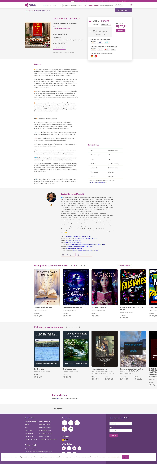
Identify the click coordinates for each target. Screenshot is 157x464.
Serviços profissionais (45, 427)
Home (26, 11)
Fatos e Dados (29, 433)
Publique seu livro (105, 1)
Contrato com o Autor (31, 439)
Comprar (120, 30)
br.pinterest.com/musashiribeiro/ (75, 248)
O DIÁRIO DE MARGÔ (99, 308)
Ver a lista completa (124, 265)
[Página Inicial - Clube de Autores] (30, 5)
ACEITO (126, 457)
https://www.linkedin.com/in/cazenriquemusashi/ (79, 236)
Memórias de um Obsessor (72, 308)
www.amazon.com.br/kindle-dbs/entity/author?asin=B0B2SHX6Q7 (87, 244)
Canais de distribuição (45, 436)
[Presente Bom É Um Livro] (47, 287)
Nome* (111, 421)
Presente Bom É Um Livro (43, 308)
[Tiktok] (79, 448)
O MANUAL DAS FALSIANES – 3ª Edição (131, 309)
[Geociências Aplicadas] (105, 349)
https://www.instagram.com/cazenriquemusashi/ (80, 246)
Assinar (113, 435)
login (57, 398)
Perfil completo (69, 255)
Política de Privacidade (115, 457)
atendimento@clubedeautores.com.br (97, 182)
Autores (27, 424)
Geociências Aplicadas (99, 369)
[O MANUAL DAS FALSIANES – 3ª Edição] (133, 287)
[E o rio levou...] (47, 349)
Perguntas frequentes (30, 449)
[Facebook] (69, 448)
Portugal (78, 1)
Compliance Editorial (44, 424)
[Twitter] (64, 448)
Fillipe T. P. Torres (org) (126, 373)
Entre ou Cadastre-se (120, 5)
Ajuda (130, 1)
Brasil (72, 1)
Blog (26, 427)
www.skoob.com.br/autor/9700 (73, 242)
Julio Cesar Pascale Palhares (70, 371)
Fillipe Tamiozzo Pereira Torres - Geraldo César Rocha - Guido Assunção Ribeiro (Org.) (103, 372)
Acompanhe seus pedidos (119, 1)
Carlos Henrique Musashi (62, 28)
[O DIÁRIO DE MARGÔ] (105, 287)
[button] (71, 265)
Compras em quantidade (106, 5)
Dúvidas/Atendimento (31, 421)
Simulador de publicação (48, 439)
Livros (31, 11)
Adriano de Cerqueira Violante (42, 371)
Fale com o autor (85, 255)
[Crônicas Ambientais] (76, 349)
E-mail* (111, 427)
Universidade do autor (45, 430)
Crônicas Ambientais (70, 369)
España (85, 1)
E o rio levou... (39, 369)
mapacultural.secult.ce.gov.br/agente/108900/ (86, 238)
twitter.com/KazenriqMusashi (73, 240)
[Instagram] (74, 448)
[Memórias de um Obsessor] (76, 287)
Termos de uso (29, 436)
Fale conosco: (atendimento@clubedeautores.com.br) (39, 451)
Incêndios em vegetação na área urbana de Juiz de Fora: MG (131, 370)
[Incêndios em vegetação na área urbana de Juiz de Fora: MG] (133, 349)
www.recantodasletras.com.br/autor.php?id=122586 (85, 250)
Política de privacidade (45, 421)
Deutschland (92, 1)
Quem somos (28, 430)
